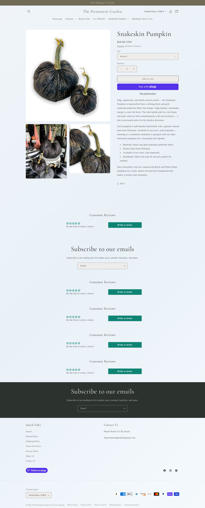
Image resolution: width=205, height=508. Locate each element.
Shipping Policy (33, 441)
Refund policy (73, 505)
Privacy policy (86, 505)
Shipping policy (115, 505)
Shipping (120, 46)
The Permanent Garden (40, 505)
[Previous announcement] (27, 2)
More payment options (148, 93)
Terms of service (101, 505)
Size (119, 51)
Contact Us (30, 461)
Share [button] (122, 184)
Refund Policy (32, 436)
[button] (29, 11)
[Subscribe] (124, 266)
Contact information (131, 505)
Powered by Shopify (57, 505)
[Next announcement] (178, 2)
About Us (30, 456)
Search (29, 432)
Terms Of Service (33, 446)
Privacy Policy (32, 451)
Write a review (124, 225)
